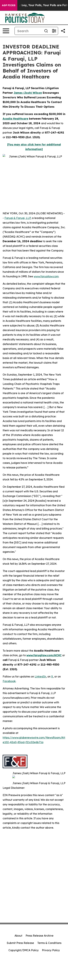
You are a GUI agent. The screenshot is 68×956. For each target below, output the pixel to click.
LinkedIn (40, 676)
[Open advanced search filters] (54, 31)
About (18, 935)
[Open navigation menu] (6, 31)
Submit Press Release (20, 943)
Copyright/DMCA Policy (23, 950)
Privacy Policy (51, 950)
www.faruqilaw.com (46, 276)
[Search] (46, 31)
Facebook (9, 681)
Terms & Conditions (49, 943)
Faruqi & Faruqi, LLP (17, 218)
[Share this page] (63, 31)
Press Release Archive (39, 935)
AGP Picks (8, 5)
